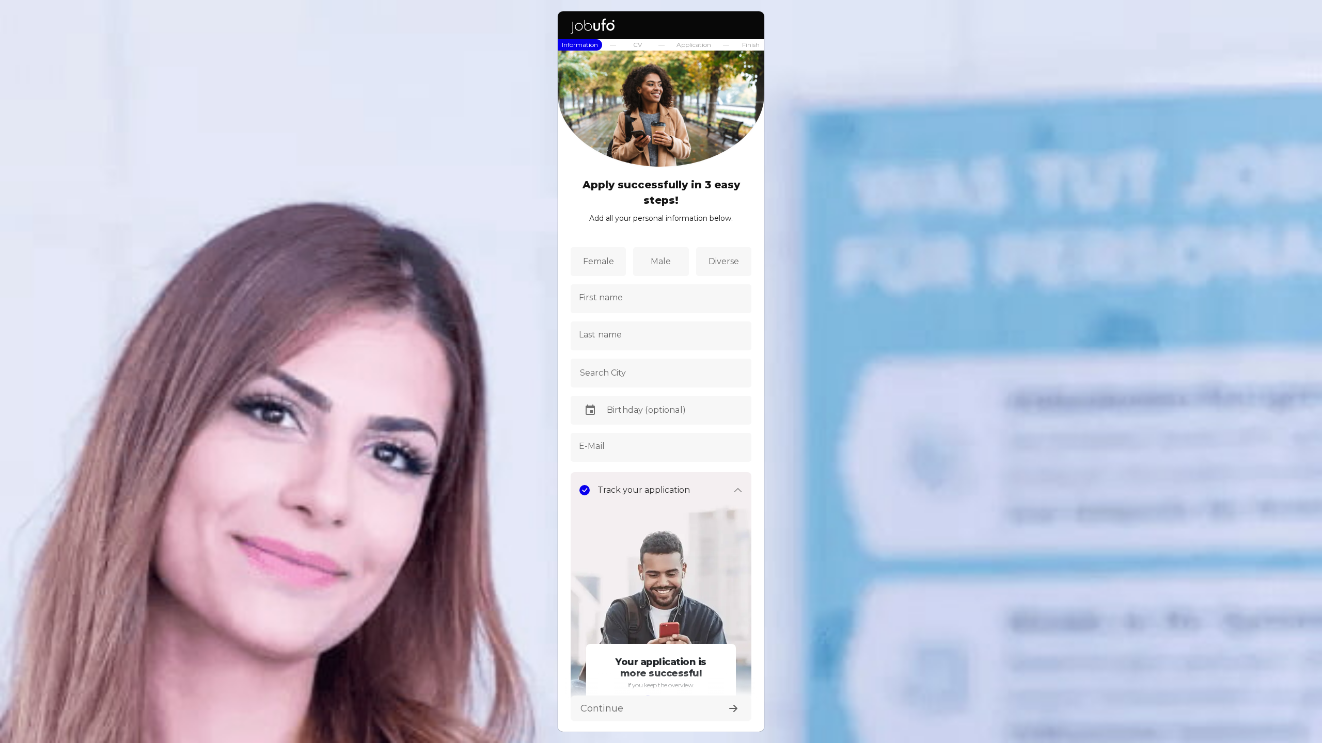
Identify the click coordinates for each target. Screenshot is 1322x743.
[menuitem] (580, 45)
